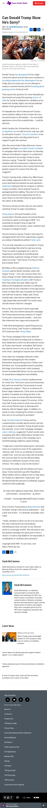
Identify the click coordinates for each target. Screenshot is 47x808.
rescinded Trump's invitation (31, 148)
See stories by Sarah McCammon (15, 575)
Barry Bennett (34, 507)
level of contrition (30, 134)
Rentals (7, 761)
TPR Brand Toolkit (10, 723)
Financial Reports (10, 737)
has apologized (21, 74)
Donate (40, 3)
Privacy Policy (9, 728)
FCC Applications (10, 752)
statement (6, 186)
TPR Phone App (9, 775)
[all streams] (44, 805)
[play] (3, 805)
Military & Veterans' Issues (25, 633)
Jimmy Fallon (25, 331)
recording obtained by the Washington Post (21, 80)
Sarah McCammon (16, 27)
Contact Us (8, 714)
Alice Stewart (14, 379)
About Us (7, 709)
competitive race (9, 131)
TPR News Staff (10, 770)
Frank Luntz (35, 240)
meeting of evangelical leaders (15, 280)
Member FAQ (8, 756)
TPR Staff (7, 766)
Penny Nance (8, 214)
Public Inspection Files (11, 747)
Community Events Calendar (14, 785)
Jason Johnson (9, 432)
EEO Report (8, 742)
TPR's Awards (9, 780)
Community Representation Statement (17, 733)
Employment (8, 719)
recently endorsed (15, 420)
